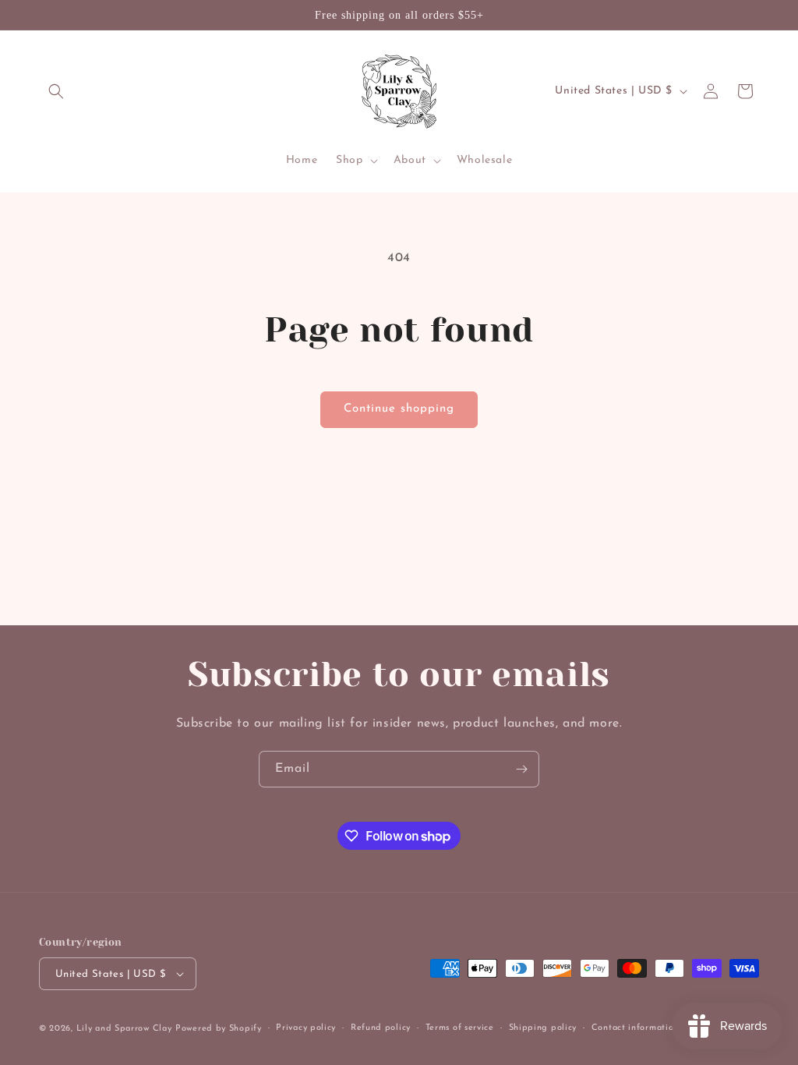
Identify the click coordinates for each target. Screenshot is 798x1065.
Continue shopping (399, 409)
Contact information (635, 1028)
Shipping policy (543, 1028)
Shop (349, 160)
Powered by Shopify (218, 1028)
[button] (56, 91)
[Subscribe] (521, 769)
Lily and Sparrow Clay (124, 1028)
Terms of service (459, 1028)
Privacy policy (306, 1028)
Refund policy (381, 1028)
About (410, 160)
